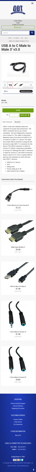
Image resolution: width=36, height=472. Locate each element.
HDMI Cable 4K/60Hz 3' (18, 247)
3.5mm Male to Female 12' (18, 332)
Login (18, 23)
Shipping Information (18, 408)
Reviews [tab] (17, 122)
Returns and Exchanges (18, 403)
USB (22, 38)
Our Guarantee (18, 424)
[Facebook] (33, 470)
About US (18, 435)
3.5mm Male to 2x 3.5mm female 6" (18, 205)
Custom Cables (18, 419)
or (18, 23)
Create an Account (18, 24)
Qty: (7, 115)
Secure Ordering (18, 406)
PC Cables (16, 38)
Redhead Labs (25, 465)
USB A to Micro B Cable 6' (18, 286)
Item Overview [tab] (7, 122)
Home (10, 38)
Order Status (18, 21)
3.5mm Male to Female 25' (18, 377)
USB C (26, 38)
